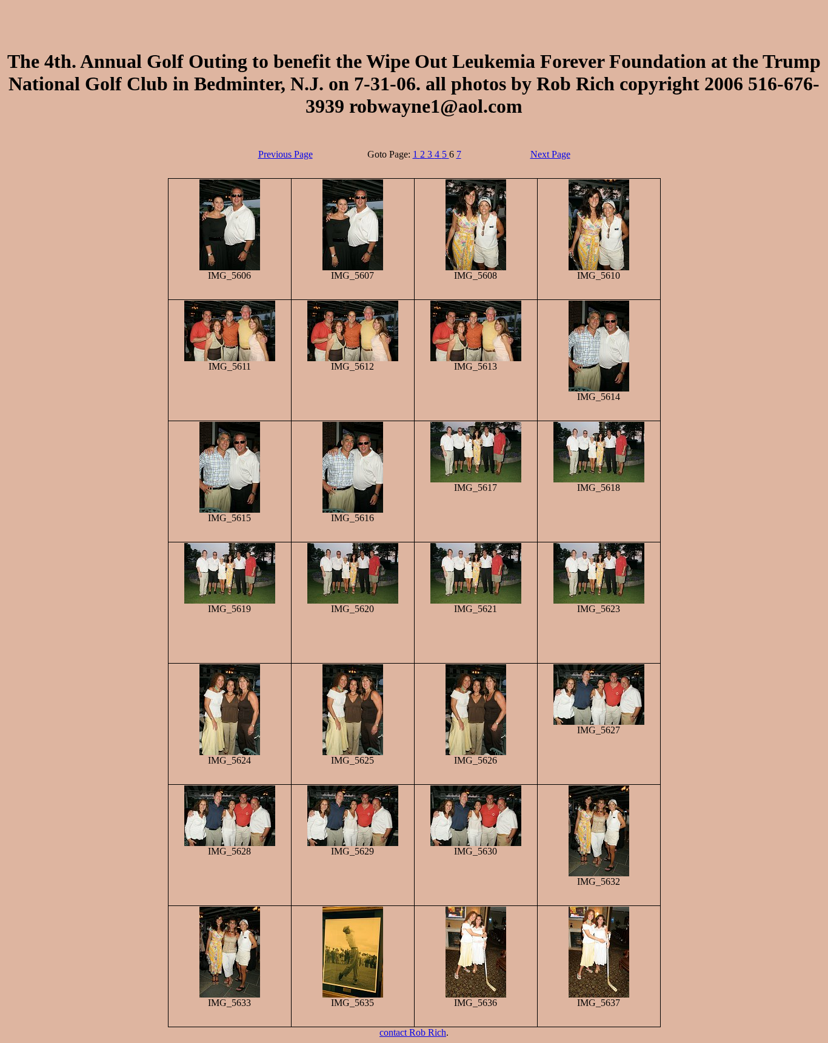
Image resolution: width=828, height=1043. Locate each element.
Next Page (550, 154)
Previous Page (285, 154)
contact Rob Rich (412, 1032)
